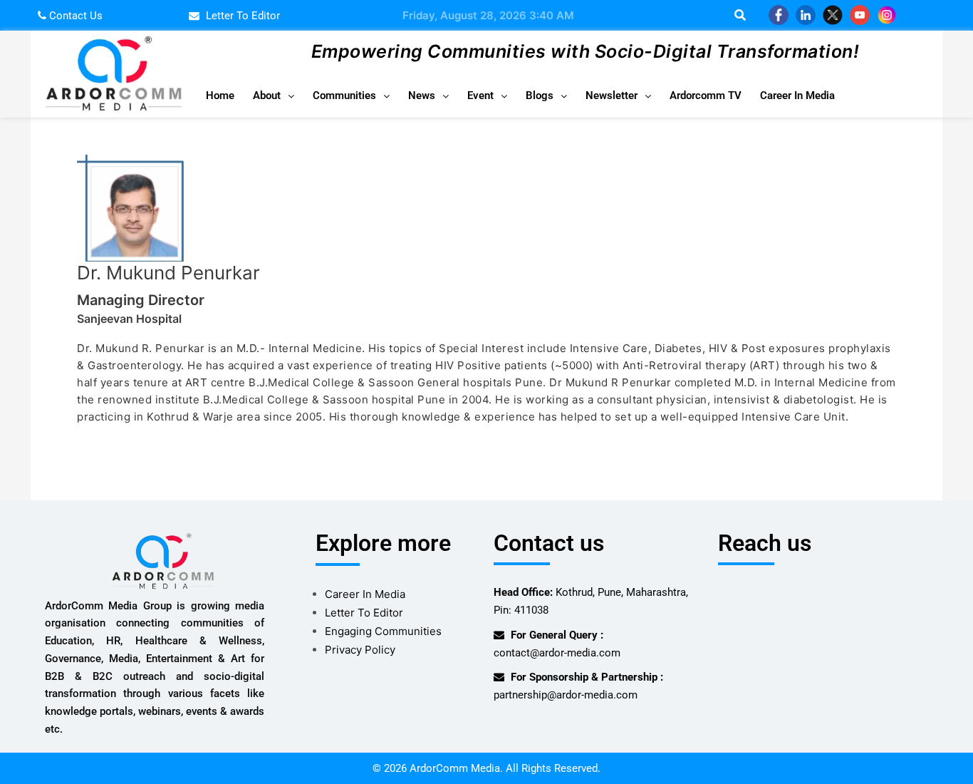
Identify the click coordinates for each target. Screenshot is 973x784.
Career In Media (797, 95)
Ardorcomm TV (706, 95)
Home (220, 95)
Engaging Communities (383, 631)
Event (480, 95)
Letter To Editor (364, 612)
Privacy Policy (360, 649)
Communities (344, 95)
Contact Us (74, 15)
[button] (273, 96)
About (267, 95)
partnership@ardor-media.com (566, 694)
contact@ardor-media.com (557, 652)
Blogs (539, 95)
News (421, 95)
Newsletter (612, 95)
